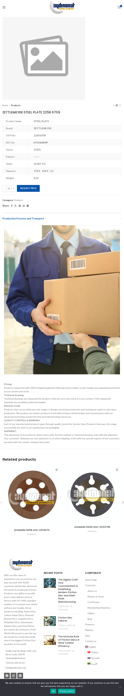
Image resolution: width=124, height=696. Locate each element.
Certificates (94, 602)
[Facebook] (7, 676)
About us (92, 591)
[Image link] (20, 564)
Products (16, 105)
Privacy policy (67, 691)
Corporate (90, 585)
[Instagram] (13, 676)
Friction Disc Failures (65, 619)
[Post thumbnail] (50, 594)
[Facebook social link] (11, 206)
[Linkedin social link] (24, 206)
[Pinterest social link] (20, 206)
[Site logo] (61, 7)
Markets (89, 630)
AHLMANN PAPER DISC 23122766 (92, 527)
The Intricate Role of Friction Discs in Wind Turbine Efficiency (68, 641)
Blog (90, 618)
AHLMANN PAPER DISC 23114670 (32, 530)
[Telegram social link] (28, 206)
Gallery (91, 613)
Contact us (90, 641)
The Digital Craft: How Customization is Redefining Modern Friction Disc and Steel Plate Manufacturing (68, 590)
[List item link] (20, 668)
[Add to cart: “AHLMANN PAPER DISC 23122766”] (117, 470)
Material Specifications (99, 607)
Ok (53, 691)
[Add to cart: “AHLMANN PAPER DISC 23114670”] (57, 470)
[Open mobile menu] (4, 7)
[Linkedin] (20, 676)
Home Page (91, 579)
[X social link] (15, 206)
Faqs (87, 635)
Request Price (28, 188)
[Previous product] (113, 105)
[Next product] (120, 105)
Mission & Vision (96, 596)
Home (5, 105)
